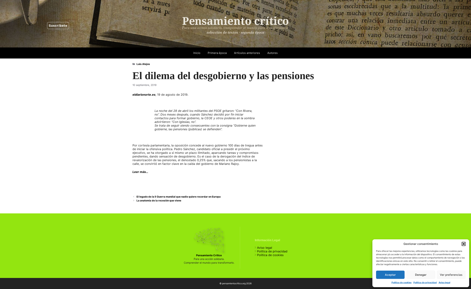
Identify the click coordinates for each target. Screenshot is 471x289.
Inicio (196, 53)
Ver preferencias (451, 274)
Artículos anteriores (247, 53)
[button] (463, 244)
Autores (272, 53)
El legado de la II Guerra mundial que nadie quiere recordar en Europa (179, 196)
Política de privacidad (425, 282)
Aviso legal (444, 282)
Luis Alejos (143, 64)
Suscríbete (58, 25)
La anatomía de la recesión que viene (159, 200)
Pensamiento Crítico (209, 255)
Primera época (217, 53)
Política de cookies (402, 282)
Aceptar (390, 274)
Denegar (420, 274)
